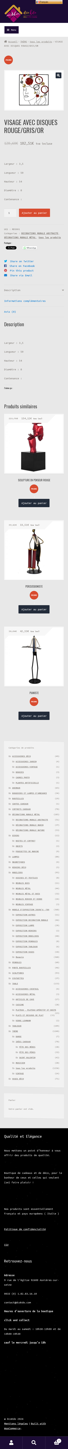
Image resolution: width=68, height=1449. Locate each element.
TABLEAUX (16, 1026)
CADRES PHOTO (23, 777)
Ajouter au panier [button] (34, 503)
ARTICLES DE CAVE (25, 999)
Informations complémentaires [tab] (25, 300)
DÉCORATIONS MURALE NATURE (30, 830)
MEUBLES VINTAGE (24, 904)
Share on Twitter (22, 261)
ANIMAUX (16, 788)
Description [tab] (12, 290)
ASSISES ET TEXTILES (27, 878)
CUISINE (20, 1005)
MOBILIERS (17, 872)
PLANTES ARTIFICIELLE (27, 783)
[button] (58, 75)
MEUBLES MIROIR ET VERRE (29, 899)
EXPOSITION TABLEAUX (27, 946)
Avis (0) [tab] (10, 311)
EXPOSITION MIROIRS (26, 931)
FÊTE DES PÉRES (27, 1052)
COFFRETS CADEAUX (21, 809)
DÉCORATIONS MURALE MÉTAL (20, 237)
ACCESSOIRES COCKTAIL (27, 989)
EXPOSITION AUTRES (25, 915)
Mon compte (11, 1443)
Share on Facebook (22, 265)
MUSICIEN (20, 1063)
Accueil (12, 41)
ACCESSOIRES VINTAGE (27, 767)
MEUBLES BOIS (23, 883)
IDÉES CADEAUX (23, 1042)
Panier (52, 1439)
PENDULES (16, 962)
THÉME (23, 41)
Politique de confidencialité (25, 1229)
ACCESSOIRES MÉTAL (25, 994)
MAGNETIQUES (18, 862)
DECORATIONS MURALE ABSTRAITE (39, 233)
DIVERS (15, 835)
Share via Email (21, 275)
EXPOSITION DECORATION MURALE (32, 920)
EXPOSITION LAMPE (25, 925)
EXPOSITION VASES (25, 952)
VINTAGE (20, 1073)
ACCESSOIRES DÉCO (21, 756)
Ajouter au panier (34, 212)
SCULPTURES (18, 973)
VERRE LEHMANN (23, 1020)
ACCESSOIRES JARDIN (26, 761)
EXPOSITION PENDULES (27, 941)
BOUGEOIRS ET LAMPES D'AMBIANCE (29, 793)
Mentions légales (16, 1423)
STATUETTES (18, 978)
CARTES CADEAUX (20, 804)
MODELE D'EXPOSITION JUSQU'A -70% (30, 910)
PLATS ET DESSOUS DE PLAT (29, 1015)
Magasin (20, 957)
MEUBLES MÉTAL (23, 888)
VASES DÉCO (18, 1079)
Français (43, 2)
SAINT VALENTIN (27, 1057)
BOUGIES (20, 772)
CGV (6, 1244)
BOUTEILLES (18, 798)
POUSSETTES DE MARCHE (27, 851)
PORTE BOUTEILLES (21, 968)
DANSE (18, 1036)
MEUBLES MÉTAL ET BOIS (28, 894)
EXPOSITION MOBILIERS (27, 936)
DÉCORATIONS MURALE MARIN (29, 825)
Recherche (34, 1443)
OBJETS (19, 846)
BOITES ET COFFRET (25, 841)
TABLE (15, 983)
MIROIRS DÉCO (19, 867)
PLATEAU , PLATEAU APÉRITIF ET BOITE (36, 1010)
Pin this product (22, 270)
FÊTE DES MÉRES (27, 1047)
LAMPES (15, 857)
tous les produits (41, 41)
